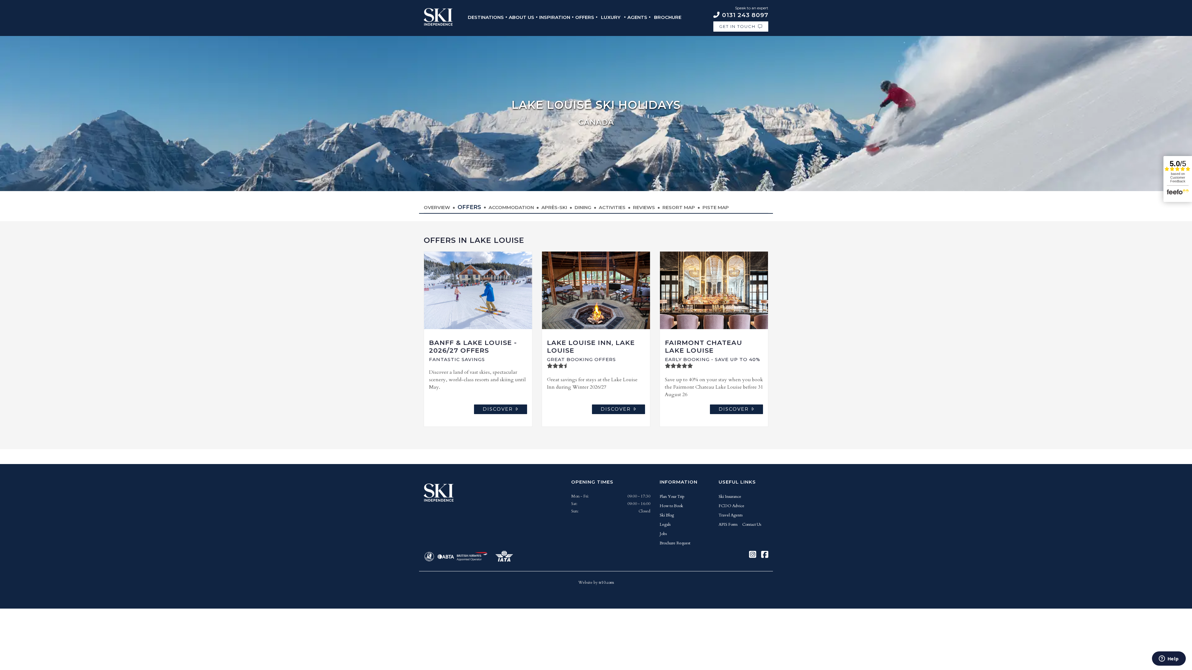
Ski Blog (667, 515)
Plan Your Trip (672, 496)
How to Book (671, 506)
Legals (665, 524)
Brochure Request (675, 543)
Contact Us (751, 524)
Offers (584, 17)
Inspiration (554, 17)
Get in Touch (737, 26)
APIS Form (728, 524)
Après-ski (554, 207)
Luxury (611, 17)
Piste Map (715, 207)
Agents (637, 17)
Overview (437, 207)
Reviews (644, 207)
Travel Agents (731, 515)
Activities (612, 207)
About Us (521, 17)
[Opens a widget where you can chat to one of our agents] (1169, 659)
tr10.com (606, 582)
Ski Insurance (730, 496)
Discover (498, 409)
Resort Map (678, 207)
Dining (583, 207)
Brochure (667, 17)
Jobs (663, 534)
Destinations (486, 17)
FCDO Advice (731, 506)
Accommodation (511, 207)
